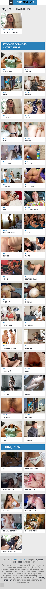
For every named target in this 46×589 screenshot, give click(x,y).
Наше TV (25, 2)
